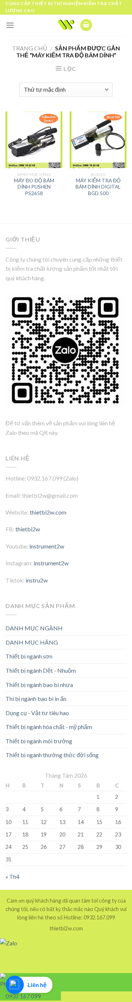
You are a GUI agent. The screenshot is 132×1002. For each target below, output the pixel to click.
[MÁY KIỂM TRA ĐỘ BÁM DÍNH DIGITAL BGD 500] (98, 139)
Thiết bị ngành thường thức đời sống (52, 754)
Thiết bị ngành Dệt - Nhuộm (41, 670)
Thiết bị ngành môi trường (39, 740)
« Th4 (12, 876)
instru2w (37, 580)
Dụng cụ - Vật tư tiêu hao (37, 712)
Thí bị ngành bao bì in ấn (36, 698)
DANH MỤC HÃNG (32, 642)
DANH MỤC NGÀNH (34, 628)
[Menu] (10, 25)
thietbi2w (27, 528)
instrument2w (46, 546)
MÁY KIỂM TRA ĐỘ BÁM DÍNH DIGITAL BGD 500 (98, 187)
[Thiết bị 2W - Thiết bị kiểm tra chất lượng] (66, 25)
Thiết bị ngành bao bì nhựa (39, 684)
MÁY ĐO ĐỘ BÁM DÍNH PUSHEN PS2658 (34, 187)
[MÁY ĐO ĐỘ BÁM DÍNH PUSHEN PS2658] (34, 139)
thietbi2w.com (48, 512)
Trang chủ (29, 48)
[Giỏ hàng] (86, 25)
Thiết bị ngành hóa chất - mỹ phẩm (49, 726)
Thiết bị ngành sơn (29, 656)
